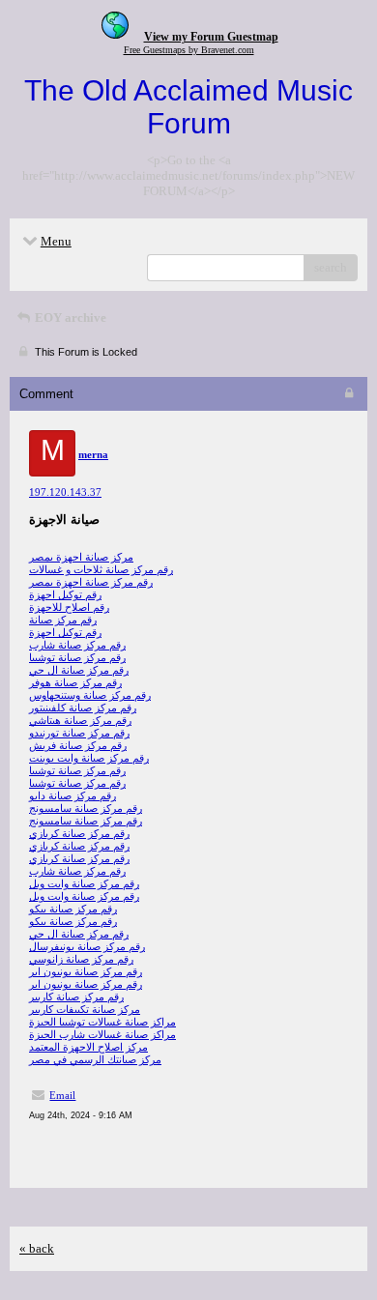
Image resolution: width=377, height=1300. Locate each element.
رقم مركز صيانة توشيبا (77, 657)
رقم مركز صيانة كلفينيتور (82, 707)
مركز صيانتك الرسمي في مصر (95, 1059)
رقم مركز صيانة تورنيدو (79, 732)
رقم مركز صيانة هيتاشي (80, 720)
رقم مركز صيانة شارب (77, 644)
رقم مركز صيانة (63, 619)
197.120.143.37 (65, 492)
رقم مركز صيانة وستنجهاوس (90, 695)
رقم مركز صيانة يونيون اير (85, 971)
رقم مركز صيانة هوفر (75, 682)
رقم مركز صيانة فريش (78, 745)
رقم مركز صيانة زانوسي (81, 959)
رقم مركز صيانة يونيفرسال (87, 946)
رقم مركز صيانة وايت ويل (84, 883)
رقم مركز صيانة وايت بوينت (89, 758)
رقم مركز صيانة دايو (72, 795)
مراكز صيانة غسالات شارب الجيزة (102, 1034)
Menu (56, 241)
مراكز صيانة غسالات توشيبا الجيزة (102, 1021)
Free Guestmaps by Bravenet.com (189, 49)
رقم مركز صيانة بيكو (73, 908)
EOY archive (69, 317)
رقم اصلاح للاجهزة (69, 607)
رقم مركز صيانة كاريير (76, 996)
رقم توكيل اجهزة (65, 594)
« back (36, 1248)
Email (62, 1095)
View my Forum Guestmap (211, 36)
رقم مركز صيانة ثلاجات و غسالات (101, 569)
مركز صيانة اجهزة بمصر (81, 557)
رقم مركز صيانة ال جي (79, 670)
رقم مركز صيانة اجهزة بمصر (91, 582)
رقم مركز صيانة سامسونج (85, 808)
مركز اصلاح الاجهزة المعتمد (88, 1047)
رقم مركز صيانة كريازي (79, 833)
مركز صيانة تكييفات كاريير (84, 1009)
